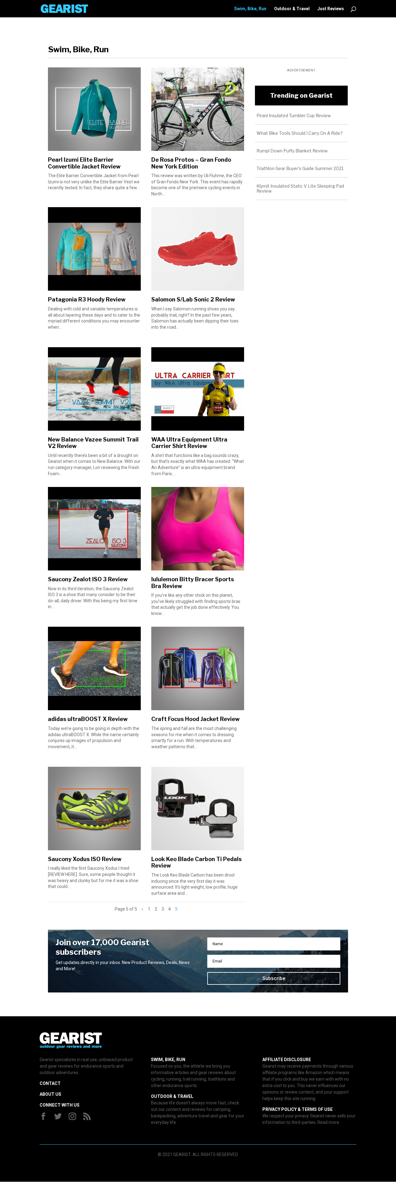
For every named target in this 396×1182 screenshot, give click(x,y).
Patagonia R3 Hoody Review (87, 299)
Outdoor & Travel (292, 8)
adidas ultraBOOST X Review (88, 719)
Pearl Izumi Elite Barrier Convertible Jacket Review (84, 163)
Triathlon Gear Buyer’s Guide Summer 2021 (299, 168)
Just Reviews (330, 8)
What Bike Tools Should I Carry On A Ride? (299, 133)
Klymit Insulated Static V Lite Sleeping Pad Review (300, 188)
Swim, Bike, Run (250, 8)
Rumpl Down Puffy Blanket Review (292, 150)
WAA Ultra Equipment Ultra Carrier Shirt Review (189, 443)
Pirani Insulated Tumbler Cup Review (293, 115)
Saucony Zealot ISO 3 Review (88, 579)
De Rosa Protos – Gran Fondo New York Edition (191, 163)
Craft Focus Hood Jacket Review (195, 719)
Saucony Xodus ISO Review (85, 859)
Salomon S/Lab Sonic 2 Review (193, 299)
